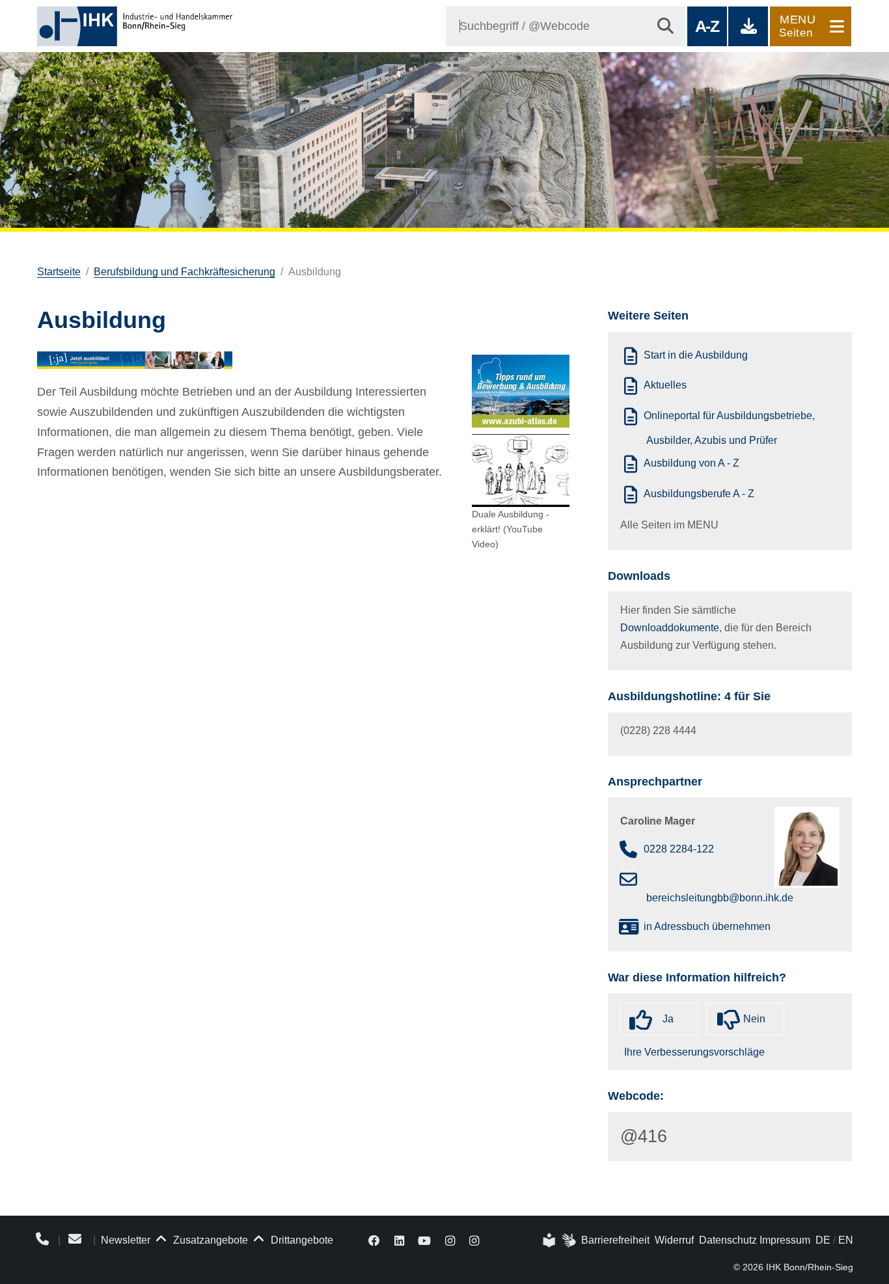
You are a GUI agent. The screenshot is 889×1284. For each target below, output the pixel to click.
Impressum (784, 1240)
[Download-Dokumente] (748, 26)
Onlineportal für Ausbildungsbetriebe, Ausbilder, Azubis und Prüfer (729, 428)
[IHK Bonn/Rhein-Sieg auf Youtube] (425, 1240)
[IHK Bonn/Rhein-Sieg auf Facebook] (374, 1240)
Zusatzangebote (209, 1240)
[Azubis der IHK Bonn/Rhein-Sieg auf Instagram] (474, 1240)
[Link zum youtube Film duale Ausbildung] (520, 470)
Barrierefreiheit (615, 1240)
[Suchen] (665, 26)
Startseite (59, 271)
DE (822, 1240)
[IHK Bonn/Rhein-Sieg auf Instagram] (450, 1240)
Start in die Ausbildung (696, 355)
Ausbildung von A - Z (691, 463)
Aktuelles (665, 385)
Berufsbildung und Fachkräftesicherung (184, 271)
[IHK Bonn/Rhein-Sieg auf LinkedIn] (399, 1240)
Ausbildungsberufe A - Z (699, 493)
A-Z (707, 26)
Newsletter (125, 1240)
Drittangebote (300, 1240)
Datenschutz (728, 1240)
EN (845, 1240)
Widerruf (674, 1240)
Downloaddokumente (669, 627)
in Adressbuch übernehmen (707, 926)
